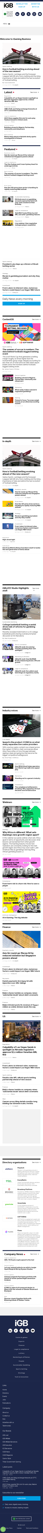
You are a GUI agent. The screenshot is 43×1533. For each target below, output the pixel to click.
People (21, 1361)
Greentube (22, 1203)
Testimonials (7, 1426)
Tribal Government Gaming (12, 1462)
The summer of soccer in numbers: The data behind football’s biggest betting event (20, 174)
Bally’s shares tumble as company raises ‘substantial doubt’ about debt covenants (20, 994)
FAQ (4, 1419)
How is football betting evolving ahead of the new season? (19, 472)
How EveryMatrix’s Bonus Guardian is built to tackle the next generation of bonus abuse (21, 548)
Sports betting (7, 66)
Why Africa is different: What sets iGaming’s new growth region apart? (21, 833)
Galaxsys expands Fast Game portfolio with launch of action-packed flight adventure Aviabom (20, 1278)
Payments (6, 978)
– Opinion (12, 541)
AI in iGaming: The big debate (15, 918)
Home (5, 1390)
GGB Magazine (8, 1455)
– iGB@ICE (26, 652)
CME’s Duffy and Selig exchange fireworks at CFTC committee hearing (20, 109)
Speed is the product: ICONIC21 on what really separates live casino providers (21, 743)
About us (6, 1412)
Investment (6, 285)
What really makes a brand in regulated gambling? (26, 390)
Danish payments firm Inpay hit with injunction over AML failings (18, 982)
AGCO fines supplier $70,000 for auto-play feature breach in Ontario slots (19, 119)
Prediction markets (10, 106)
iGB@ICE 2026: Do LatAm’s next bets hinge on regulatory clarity (27, 672)
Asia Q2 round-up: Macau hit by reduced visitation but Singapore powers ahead (19, 156)
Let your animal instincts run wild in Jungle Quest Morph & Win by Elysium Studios (20, 1268)
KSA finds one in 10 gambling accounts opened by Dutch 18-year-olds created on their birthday (26, 201)
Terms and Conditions (32, 1528)
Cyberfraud (6, 545)
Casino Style (7, 1458)
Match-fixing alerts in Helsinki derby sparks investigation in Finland (20, 137)
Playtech (21, 1168)
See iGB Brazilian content (8, 14)
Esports (21, 1341)
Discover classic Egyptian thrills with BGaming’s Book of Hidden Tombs (17, 1299)
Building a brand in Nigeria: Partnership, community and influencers (19, 128)
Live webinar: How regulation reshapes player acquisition (26, 224)
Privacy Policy (9, 1528)
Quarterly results (9, 153)
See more (33, 92)
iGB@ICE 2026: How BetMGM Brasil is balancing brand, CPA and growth (27, 660)
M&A (4, 1099)
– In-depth (14, 85)
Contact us (6, 1416)
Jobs (4, 1400)
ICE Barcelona (7, 1448)
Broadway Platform (25, 1189)
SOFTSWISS (22, 1217)
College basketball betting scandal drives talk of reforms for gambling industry (19, 627)
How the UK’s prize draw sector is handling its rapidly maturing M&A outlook (21, 188)
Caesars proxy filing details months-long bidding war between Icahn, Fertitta (20, 1102)
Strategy (5, 273)
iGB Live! (5, 1435)
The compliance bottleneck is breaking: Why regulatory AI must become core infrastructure (27, 788)
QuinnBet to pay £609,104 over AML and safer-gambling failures (27, 213)
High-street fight (9, 539)
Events (5, 1396)
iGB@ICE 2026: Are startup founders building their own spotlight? (25, 648)
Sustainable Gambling (22, 197)
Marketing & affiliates (22, 656)
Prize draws (7, 185)
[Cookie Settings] (3, 1529)
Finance (5, 990)
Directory (6, 1393)
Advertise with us (8, 1422)
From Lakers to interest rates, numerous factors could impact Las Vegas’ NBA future (21, 289)
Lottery (21, 1353)
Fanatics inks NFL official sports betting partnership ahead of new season (19, 1079)
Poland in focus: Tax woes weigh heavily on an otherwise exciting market (27, 401)
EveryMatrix (22, 1180)
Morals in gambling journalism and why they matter (26, 516)
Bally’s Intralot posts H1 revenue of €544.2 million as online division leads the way (20, 1006)
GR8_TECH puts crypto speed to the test (19, 1260)
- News (10, 1474)
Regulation (7, 96)
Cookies (19, 1528)
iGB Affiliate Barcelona (10, 1442)
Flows (20, 1230)
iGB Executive (7, 1445)
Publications (7, 1403)
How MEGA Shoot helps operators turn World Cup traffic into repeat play (27, 767)
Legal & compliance (10, 116)
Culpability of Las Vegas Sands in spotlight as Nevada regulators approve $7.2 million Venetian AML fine (21, 99)
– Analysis (14, 292)
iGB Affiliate (6, 1438)
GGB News (6, 1452)
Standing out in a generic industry (27, 778)
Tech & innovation (21, 644)
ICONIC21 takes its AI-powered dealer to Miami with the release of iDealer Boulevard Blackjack (21, 1289)
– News (12, 103)
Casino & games (22, 1337)
